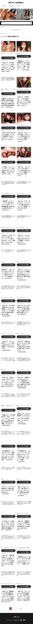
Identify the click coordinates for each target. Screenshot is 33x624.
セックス (18, 547)
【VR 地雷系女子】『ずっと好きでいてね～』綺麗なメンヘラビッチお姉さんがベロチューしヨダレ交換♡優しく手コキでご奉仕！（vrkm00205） (8, 455)
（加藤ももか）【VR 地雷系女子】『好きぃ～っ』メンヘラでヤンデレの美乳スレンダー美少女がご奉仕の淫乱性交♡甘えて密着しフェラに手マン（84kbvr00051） (8, 420)
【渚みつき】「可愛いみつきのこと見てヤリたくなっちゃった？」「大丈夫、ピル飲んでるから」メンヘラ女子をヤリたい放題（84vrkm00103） (8, 382)
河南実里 (7, 193)
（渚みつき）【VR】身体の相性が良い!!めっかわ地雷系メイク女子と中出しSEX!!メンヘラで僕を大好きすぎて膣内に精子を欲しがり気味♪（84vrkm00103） (8, 311)
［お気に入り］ (4, 5)
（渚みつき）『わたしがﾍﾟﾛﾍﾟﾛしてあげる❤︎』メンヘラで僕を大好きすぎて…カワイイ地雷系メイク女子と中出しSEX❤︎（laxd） (24, 171)
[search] (30, 23)
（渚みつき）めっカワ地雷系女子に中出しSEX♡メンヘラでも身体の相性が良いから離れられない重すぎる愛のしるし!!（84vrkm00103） (23, 310)
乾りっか (18, 479)
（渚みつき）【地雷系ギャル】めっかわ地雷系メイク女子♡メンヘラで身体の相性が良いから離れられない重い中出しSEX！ (23, 525)
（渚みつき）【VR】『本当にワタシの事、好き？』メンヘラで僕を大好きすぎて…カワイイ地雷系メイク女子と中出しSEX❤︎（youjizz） (8, 240)
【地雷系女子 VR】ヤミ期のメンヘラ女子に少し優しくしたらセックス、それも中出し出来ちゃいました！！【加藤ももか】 (23, 560)
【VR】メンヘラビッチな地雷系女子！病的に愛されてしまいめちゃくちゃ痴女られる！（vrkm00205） (8, 490)
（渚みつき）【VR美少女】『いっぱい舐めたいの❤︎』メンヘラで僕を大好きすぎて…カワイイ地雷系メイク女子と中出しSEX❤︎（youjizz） (24, 101)
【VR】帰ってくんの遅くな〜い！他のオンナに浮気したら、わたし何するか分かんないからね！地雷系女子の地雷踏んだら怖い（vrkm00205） (8, 525)
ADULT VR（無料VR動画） (16, 2)
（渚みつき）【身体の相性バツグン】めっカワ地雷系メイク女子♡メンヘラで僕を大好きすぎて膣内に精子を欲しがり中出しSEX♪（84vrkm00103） (23, 347)
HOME (3, 26)
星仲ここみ (19, 405)
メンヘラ (9, 26)
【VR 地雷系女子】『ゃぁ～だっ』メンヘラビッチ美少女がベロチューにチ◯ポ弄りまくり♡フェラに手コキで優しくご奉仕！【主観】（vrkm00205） (23, 456)
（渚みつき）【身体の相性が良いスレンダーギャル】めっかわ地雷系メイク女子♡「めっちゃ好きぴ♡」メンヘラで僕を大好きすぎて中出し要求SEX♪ (8, 560)
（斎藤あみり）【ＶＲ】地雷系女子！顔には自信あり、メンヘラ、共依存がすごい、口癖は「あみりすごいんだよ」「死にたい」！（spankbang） (23, 65)
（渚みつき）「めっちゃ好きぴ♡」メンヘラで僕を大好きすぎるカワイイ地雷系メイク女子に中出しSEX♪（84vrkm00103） (8, 346)
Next (21, 608)
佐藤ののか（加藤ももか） (6, 405)
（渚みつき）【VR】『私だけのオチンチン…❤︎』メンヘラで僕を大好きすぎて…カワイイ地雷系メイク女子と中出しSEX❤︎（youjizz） (24, 205)
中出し (11, 53)
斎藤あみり (19, 53)
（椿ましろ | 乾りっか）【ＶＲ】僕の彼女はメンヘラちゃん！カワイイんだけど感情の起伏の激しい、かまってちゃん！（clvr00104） (23, 491)
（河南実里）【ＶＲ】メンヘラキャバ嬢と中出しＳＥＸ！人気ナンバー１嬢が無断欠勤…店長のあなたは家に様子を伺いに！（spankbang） (8, 205)
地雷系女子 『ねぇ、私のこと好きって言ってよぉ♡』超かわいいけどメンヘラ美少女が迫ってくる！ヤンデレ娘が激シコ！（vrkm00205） (8, 274)
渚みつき (3, 53)
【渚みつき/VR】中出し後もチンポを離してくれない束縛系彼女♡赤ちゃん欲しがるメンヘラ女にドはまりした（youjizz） (8, 136)
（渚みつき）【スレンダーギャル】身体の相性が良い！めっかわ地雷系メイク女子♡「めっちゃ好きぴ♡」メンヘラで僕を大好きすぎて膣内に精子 (23, 596)
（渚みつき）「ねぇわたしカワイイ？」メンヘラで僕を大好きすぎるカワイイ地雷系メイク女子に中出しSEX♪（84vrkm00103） (23, 240)
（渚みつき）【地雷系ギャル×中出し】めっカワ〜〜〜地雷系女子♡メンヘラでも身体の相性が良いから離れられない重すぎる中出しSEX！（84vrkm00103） (23, 382)
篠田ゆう (7, 89)
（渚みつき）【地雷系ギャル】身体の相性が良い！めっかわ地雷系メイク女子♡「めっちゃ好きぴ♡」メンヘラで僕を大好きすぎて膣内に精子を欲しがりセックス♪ (8, 596)
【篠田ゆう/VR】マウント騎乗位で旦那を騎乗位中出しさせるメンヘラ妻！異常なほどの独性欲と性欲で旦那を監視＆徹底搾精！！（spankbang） (8, 103)
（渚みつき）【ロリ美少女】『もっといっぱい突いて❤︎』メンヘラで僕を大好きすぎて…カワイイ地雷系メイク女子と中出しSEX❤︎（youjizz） (8, 67)
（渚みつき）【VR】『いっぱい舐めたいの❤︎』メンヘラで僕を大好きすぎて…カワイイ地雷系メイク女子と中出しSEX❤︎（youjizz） (24, 137)
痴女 (2, 479)
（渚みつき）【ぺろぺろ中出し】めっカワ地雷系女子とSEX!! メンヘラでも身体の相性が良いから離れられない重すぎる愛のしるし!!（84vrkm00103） (23, 275)
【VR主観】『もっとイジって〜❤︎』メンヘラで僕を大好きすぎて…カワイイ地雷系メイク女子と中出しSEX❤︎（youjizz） (8, 170)
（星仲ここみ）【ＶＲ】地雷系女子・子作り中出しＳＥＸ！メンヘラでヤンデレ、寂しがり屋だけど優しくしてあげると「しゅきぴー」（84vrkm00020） (23, 418)
